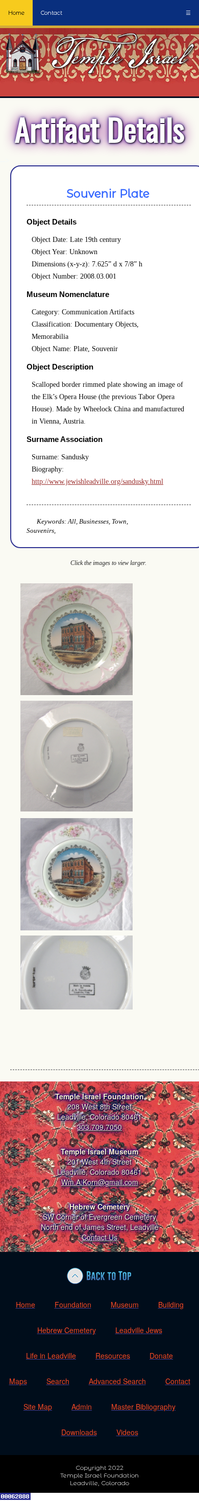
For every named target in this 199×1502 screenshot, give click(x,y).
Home (16, 12)
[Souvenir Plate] (76, 692)
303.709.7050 (99, 1127)
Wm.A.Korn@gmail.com (99, 1182)
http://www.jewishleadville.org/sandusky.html (97, 481)
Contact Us (99, 1237)
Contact (51, 12)
